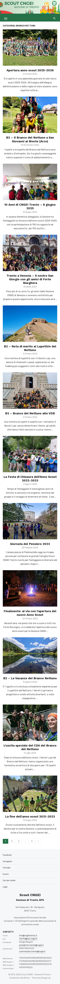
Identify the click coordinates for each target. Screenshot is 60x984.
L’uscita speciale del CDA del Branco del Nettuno (30, 747)
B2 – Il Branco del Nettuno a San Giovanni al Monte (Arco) (30, 139)
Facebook (7, 855)
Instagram (7, 861)
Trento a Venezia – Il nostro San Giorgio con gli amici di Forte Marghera (30, 279)
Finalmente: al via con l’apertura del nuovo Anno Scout (30, 612)
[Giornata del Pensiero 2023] (30, 521)
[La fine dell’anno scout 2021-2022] (30, 794)
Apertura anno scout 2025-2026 (30, 70)
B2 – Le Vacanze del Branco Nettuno (30, 678)
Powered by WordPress (19, 978)
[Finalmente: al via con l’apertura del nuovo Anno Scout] (30, 588)
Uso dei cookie (9, 880)
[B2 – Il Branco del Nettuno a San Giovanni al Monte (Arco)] (30, 115)
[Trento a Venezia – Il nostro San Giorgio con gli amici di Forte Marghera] (30, 253)
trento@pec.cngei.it (28, 939)
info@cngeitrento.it (28, 935)
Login (5, 887)
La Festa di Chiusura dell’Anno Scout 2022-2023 (30, 478)
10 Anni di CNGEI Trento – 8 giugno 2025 (30, 206)
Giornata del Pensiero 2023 (30, 544)
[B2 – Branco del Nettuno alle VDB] (30, 390)
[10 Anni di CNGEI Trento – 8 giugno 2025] (30, 182)
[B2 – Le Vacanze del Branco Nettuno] (30, 655)
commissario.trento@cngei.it (32, 951)
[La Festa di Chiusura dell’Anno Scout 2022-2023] (30, 454)
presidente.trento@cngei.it (31, 945)
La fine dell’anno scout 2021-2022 (30, 816)
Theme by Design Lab (41, 978)
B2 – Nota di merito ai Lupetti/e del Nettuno (30, 348)
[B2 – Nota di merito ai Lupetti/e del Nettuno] (30, 323)
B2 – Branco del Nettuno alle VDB (30, 413)
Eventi (6, 874)
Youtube (6, 868)
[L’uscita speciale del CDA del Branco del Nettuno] (30, 723)
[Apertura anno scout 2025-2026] (30, 47)
